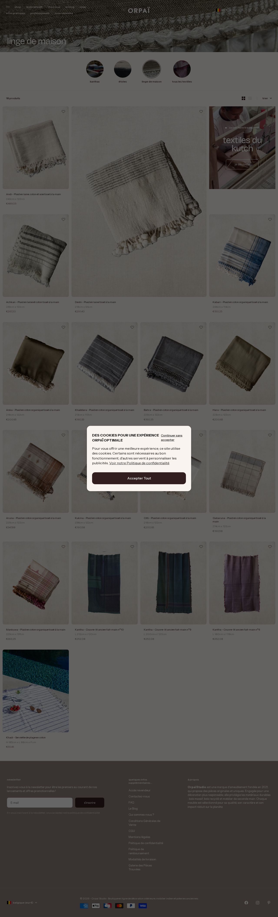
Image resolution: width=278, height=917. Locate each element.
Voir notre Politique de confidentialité (139, 463)
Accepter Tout (139, 478)
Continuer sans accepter (171, 437)
